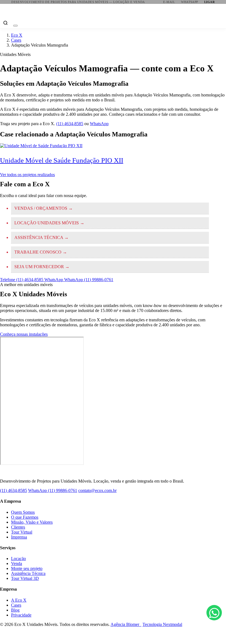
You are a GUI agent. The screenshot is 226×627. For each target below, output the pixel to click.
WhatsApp (99, 123)
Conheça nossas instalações (24, 334)
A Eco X (18, 600)
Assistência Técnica (28, 573)
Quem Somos (23, 512)
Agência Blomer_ (126, 624)
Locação (18, 558)
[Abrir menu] (15, 25)
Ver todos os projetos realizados (27, 174)
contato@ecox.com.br (97, 490)
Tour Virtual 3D (25, 578)
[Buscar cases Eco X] (5, 22)
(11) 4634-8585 (69, 123)
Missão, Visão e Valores (32, 522)
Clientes (18, 527)
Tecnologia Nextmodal (162, 624)
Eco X (16, 35)
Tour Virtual (21, 532)
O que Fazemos (24, 517)
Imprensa (19, 537)
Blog (15, 610)
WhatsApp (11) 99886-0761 (52, 490)
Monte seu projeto (26, 568)
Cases (16, 40)
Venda (16, 563)
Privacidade (21, 615)
